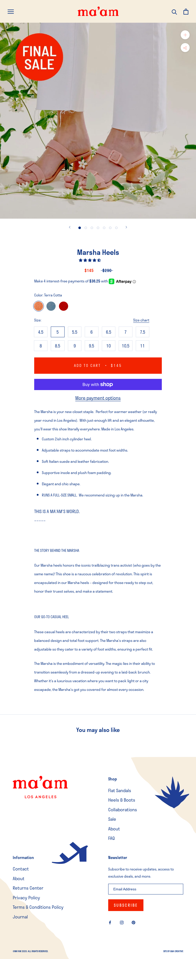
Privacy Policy (26, 897)
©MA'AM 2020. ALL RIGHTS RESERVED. (30, 951)
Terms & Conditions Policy (38, 907)
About (114, 829)
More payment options (98, 397)
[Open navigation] (11, 11)
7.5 (142, 332)
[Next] (126, 227)
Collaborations (122, 809)
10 (108, 345)
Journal (20, 917)
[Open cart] (185, 11)
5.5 (74, 332)
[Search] (174, 11)
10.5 (125, 345)
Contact (21, 869)
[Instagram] (122, 922)
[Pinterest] (133, 922)
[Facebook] (110, 922)
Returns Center (28, 888)
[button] (90, 260)
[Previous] (69, 227)
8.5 (57, 345)
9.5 (91, 345)
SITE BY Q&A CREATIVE (173, 951)
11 (142, 345)
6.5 (108, 332)
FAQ (111, 838)
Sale (112, 819)
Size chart (141, 320)
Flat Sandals (119, 790)
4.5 (40, 332)
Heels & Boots (121, 800)
